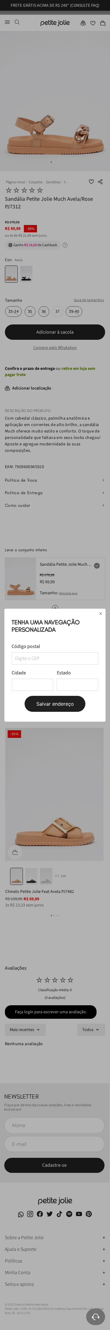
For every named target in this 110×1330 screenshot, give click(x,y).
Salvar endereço (55, 704)
